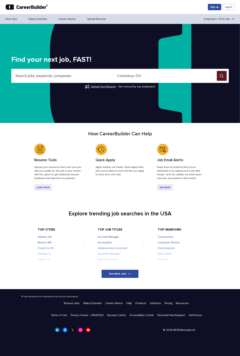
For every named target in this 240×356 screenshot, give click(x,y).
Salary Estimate (37, 19)
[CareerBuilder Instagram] (81, 331)
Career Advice (67, 19)
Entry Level (164, 254)
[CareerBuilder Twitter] (74, 331)
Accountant (105, 242)
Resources (182, 303)
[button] (222, 76)
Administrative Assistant (113, 248)
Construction (165, 237)
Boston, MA (45, 242)
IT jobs (162, 265)
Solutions (155, 303)
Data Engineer (106, 265)
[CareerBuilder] (27, 7)
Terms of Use (59, 315)
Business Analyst (108, 259)
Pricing (168, 303)
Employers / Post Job (217, 19)
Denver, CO (45, 265)
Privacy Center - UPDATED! (87, 315)
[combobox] (62, 76)
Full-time (163, 259)
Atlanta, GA (45, 237)
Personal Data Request (171, 315)
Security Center (116, 315)
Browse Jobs (72, 303)
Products (140, 303)
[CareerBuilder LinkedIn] (58, 331)
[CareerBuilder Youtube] (89, 331)
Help (129, 303)
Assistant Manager (109, 254)
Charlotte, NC (46, 248)
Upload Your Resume (103, 86)
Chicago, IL (44, 254)
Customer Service (169, 242)
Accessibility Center (141, 315)
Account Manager (108, 237)
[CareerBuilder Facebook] (66, 331)
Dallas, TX (44, 259)
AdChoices (195, 315)
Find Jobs (11, 19)
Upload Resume (96, 19)
